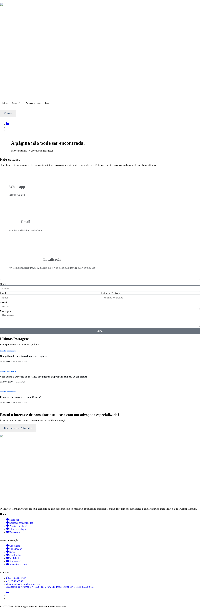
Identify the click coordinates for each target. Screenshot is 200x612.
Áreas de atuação (33, 103)
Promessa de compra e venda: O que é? (21, 397)
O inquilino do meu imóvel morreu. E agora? (23, 356)
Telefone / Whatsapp (110, 293)
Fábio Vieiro (6, 382)
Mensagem (5, 311)
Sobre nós (16, 103)
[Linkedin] (7, 124)
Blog (47, 103)
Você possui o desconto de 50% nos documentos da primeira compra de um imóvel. (44, 376)
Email (3, 293)
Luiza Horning (7, 361)
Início (5, 103)
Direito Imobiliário (8, 351)
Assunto (4, 302)
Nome (3, 284)
